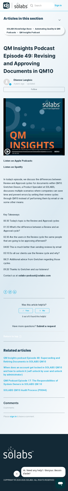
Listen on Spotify (13, 167)
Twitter (10, 292)
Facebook (5, 292)
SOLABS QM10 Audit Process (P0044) (25, 390)
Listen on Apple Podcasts (17, 160)
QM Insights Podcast (29, 32)
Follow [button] (34, 89)
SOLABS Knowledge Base (19, 29)
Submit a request (46, 326)
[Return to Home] (6, 5)
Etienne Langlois (23, 80)
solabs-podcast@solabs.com (34, 275)
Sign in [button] (58, 5)
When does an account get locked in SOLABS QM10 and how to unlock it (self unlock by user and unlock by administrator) (32, 371)
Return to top (10, 336)
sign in (13, 416)
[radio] (26, 310)
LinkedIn (15, 292)
